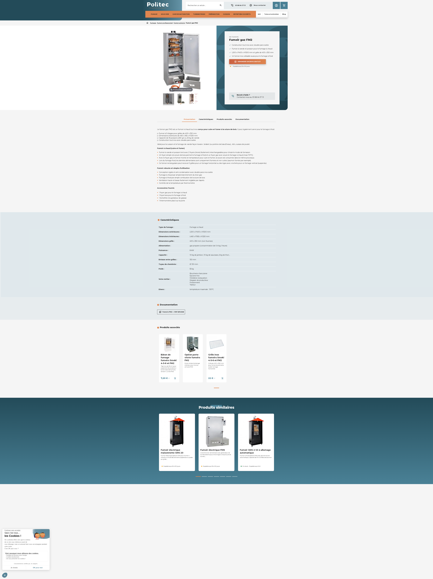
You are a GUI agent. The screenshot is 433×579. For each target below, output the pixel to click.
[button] (238, 5)
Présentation (189, 119)
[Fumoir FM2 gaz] (168, 99)
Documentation (242, 119)
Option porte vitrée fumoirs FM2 (192, 357)
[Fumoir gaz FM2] (181, 99)
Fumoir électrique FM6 (212, 450)
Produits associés (224, 119)
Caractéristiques (206, 119)
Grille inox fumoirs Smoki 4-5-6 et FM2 (216, 357)
